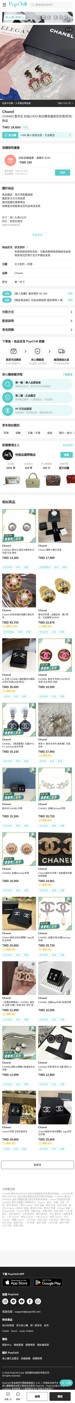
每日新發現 (8, 1325)
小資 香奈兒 (28, 1214)
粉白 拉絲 (50, 1205)
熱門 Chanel (56, 1217)
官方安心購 (22, 1325)
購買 (60, 1396)
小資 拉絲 (53, 1220)
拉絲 (62, 1202)
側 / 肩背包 (36, 1325)
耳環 (29, 264)
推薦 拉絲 (18, 1223)
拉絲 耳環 (58, 1211)
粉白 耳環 (62, 1205)
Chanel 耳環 (23, 1211)
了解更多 (68, 374)
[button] (11, 466)
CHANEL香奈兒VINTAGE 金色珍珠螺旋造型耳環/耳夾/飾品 (30, 1193)
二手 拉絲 (30, 1220)
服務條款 (30, 1344)
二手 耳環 (29, 1223)
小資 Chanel (41, 1217)
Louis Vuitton (26, 1331)
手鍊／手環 (33, 432)
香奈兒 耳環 (49, 1208)
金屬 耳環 (47, 1211)
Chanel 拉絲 (8, 1211)
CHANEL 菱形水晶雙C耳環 (15, 1202)
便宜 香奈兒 (14, 1214)
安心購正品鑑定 (10, 1358)
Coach (5, 1331)
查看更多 (37, 234)
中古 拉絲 (6, 1223)
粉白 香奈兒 (12, 1205)
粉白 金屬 (39, 1205)
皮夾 (46, 1325)
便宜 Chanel (27, 1217)
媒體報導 (37, 1358)
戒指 (49, 432)
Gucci (14, 1331)
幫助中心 (7, 1344)
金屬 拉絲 (35, 1211)
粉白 (49, 1202)
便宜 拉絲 (42, 1220)
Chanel (19, 273)
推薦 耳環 (18, 1225)
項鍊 (18, 432)
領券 (62, 172)
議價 (37, 1396)
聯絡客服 (18, 1344)
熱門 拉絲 (65, 1220)
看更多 (37, 1164)
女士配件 (20, 264)
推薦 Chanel (18, 1220)
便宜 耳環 (41, 1223)
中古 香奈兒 (55, 1214)
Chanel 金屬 (64, 1208)
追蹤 (66, 454)
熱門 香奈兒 (42, 1214)
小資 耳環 (52, 1223)
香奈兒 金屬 (22, 1208)
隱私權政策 (43, 1344)
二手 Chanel (13, 1217)
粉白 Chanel (26, 1205)
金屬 (56, 1202)
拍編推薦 (25, 1358)
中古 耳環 (6, 1225)
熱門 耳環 (64, 1223)
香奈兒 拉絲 (36, 1208)
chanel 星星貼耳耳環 (60, 1199)
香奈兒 (32, 1202)
